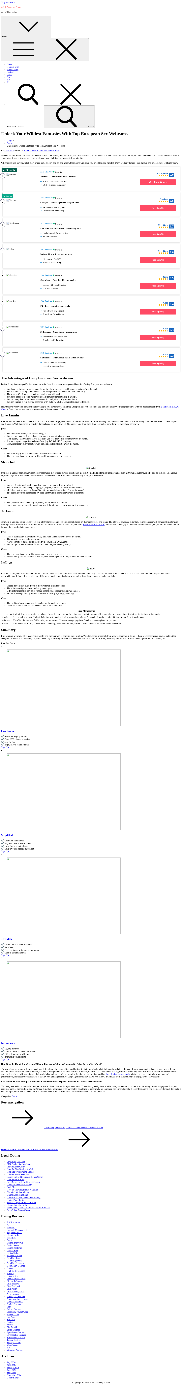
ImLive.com (8, 1042)
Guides (10, 1268)
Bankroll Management (17, 1230)
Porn (9, 77)
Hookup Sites (13, 67)
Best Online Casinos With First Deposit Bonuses (28, 1207)
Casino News (13, 1245)
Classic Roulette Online (17, 1205)
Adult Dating (12, 69)
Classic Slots (12, 1250)
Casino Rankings (14, 1248)
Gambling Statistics (15, 1263)
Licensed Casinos (14, 1281)
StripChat (7, 834)
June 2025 (11, 1370)
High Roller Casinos (16, 1271)
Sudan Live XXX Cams (94, 524)
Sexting (10, 72)
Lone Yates (9, 150)
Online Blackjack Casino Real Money (24, 1197)
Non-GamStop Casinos (17, 1299)
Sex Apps (11, 1317)
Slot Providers (13, 1327)
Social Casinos (13, 1330)
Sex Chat (11, 1319)
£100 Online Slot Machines (19, 1164)
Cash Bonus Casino (15, 1179)
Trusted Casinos (14, 1340)
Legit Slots (11, 1187)
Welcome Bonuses (15, 1350)
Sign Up (5, 747)
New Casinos (13, 1294)
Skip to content (8, 2)
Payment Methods (15, 1301)
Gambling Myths (14, 1260)
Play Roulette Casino (16, 1166)
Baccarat (11, 1227)
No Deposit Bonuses (16, 1296)
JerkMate (6, 938)
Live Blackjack (13, 1286)
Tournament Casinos (16, 1337)
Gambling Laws (14, 1258)
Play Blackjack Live (16, 1161)
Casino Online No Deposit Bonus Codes (25, 1177)
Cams (9, 74)
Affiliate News (13, 1222)
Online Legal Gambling (17, 1195)
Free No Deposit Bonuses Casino (21, 1202)
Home (9, 64)
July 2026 (11, 1362)
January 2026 (13, 1367)
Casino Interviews (15, 1243)
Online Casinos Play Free (18, 1174)
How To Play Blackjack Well (20, 1169)
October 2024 (13, 1377)
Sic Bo (10, 1324)
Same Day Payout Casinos (18, 1312)
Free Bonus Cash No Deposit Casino (23, 1182)
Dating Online (13, 1253)
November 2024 (14, 1375)
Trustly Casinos (14, 1342)
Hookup (10, 1273)
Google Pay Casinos (16, 1266)
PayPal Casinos (14, 1304)
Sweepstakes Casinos (16, 1335)
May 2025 (11, 1372)
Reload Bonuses (14, 1309)
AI (8, 82)
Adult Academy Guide (11, 7)
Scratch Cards (13, 1314)
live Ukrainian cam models (118, 1074)
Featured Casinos (14, 1255)
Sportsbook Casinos (15, 1332)
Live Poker (12, 1289)
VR (8, 79)
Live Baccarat (13, 1283)
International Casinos (16, 1278)
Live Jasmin (8, 731)
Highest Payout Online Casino (20, 1172)
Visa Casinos (12, 1345)
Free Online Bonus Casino (18, 1210)
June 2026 (11, 1365)
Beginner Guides (14, 1232)
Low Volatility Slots (15, 1291)
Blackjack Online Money (18, 1192)
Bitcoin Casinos (14, 1235)
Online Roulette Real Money (19, 1184)
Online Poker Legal (15, 1200)
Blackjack (11, 1237)
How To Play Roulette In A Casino (22, 1190)
